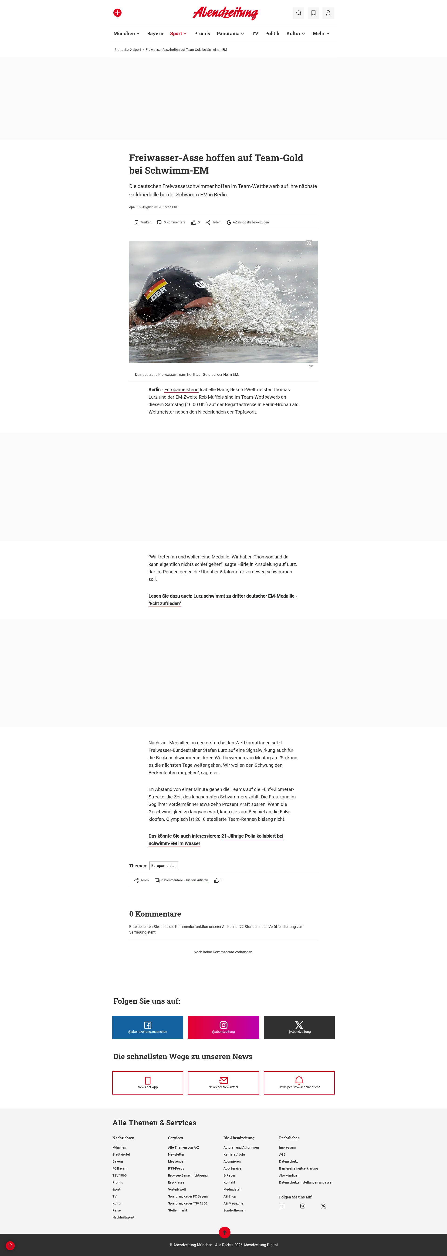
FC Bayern (120, 1168)
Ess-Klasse (176, 1182)
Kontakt (229, 1182)
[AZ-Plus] (117, 13)
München (124, 33)
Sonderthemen (234, 1210)
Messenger (176, 1161)
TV (255, 33)
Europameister (163, 865)
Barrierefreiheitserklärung (298, 1168)
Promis (202, 33)
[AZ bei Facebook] (282, 1206)
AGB (282, 1154)
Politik (272, 33)
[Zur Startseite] (225, 19)
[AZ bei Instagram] (303, 1206)
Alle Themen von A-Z (183, 1147)
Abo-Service (232, 1168)
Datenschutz (288, 1161)
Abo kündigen (289, 1175)
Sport (176, 33)
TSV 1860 (119, 1175)
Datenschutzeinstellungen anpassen (306, 1182)
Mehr (319, 33)
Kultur (293, 33)
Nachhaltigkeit (123, 1217)
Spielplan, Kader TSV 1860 (187, 1203)
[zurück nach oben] (224, 1235)
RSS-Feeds (176, 1168)
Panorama (228, 33)
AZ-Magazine (233, 1203)
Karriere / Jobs (235, 1154)
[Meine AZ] (328, 13)
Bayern (155, 33)
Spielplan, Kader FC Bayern (188, 1196)
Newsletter (176, 1154)
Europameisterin (181, 389)
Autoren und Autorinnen (241, 1147)
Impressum (287, 1147)
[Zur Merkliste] (313, 13)
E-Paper (229, 1175)
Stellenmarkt (177, 1210)
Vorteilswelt (177, 1189)
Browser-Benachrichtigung (188, 1175)
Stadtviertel (121, 1154)
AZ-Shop (230, 1196)
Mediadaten (232, 1189)
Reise (116, 1210)
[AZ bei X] (323, 1206)
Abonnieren (232, 1161)
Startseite (122, 49)
